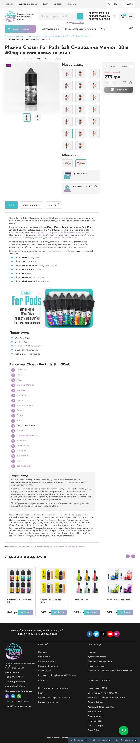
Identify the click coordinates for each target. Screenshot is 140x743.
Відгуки (54, 205)
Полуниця (22, 369)
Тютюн (20, 415)
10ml (40, 265)
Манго (20, 400)
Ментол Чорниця (25, 405)
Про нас (92, 652)
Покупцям (72, 3)
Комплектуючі (44, 670)
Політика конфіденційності (100, 661)
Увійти (129, 4)
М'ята (19, 420)
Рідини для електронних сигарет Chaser (29, 546)
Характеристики (31, 205)
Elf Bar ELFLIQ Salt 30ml (118, 599)
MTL (31, 484)
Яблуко (20, 374)
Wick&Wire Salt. (70, 237)
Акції (103, 29)
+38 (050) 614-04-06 (98, 16)
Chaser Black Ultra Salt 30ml (50, 600)
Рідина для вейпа (47, 661)
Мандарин (22, 395)
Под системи (44, 656)
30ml (37, 257)
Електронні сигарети (48, 666)
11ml (28, 261)
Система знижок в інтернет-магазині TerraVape (110, 670)
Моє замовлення (50, 29)
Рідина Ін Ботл (95, 711)
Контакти (57, 3)
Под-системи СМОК (97, 688)
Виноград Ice (23, 455)
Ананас (20, 410)
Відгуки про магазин (48, 702)
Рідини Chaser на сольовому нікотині (68, 546)
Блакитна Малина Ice (27, 435)
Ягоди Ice (21, 440)
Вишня (20, 430)
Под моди (43, 652)
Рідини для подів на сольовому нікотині (107, 697)
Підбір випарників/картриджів (53, 688)
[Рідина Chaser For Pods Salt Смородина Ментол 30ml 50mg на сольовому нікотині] (32, 86)
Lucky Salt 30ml (81, 599)
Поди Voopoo (94, 720)
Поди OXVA (94, 730)
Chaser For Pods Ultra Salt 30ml (19, 600)
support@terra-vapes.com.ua (18, 706)
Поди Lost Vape (95, 725)
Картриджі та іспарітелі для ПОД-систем (57, 675)
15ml (30, 257)
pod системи (70, 482)
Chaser (58, 58)
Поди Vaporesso (95, 716)
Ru (109, 4)
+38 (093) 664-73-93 (98, 19)
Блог (45, 3)
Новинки (9, 3)
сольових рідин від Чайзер (61, 251)
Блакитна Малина (25, 384)
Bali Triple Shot (24, 465)
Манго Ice (21, 450)
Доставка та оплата (28, 3)
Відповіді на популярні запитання (54, 697)
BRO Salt (53, 237)
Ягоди (19, 379)
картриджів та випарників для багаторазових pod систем (61, 232)
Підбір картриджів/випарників (79, 29)
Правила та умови (96, 666)
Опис (11, 205)
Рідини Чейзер (95, 702)
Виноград (21, 389)
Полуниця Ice (23, 445)
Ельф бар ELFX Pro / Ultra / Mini (103, 692)
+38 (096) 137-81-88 (98, 13)
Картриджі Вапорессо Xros (101, 706)
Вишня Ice (22, 460)
